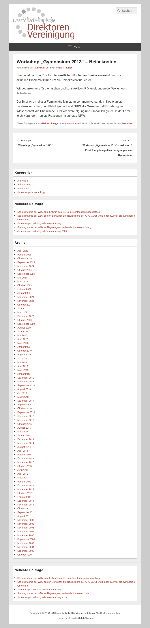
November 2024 (25, 266)
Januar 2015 (23, 435)
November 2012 (25, 489)
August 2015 (24, 427)
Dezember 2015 (25, 416)
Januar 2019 (23, 373)
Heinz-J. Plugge (64, 67)
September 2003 (26, 539)
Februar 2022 (24, 289)
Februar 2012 (24, 497)
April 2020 (22, 339)
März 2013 (23, 477)
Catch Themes (85, 618)
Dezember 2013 (25, 458)
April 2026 (22, 250)
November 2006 (25, 523)
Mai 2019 (22, 362)
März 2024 (23, 281)
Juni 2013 (22, 470)
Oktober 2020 (24, 320)
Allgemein (22, 180)
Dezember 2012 (25, 485)
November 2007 (25, 520)
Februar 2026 (24, 254)
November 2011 (25, 504)
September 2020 (26, 323)
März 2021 (23, 312)
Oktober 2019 (24, 350)
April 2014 (22, 450)
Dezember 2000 (25, 550)
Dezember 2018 (25, 377)
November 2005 (25, 527)
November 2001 (25, 547)
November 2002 (25, 543)
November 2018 (25, 381)
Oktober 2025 (24, 258)
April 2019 (22, 366)
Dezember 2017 (25, 400)
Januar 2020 (23, 346)
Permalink (126, 123)
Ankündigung (24, 184)
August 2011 (24, 516)
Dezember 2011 (25, 500)
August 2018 (24, 389)
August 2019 (24, 354)
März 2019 (23, 370)
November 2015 (25, 420)
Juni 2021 (22, 308)
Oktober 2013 (24, 466)
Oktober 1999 (24, 554)
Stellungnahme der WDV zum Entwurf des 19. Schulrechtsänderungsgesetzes (58, 211)
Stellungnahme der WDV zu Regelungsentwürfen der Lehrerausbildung (54, 227)
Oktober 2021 (24, 304)
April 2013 (22, 473)
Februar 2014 (24, 454)
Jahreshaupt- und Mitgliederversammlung (39, 223)
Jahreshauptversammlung (31, 192)
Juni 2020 (22, 331)
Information (70, 123)
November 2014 (25, 443)
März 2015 (23, 431)
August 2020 (24, 327)
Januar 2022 (23, 293)
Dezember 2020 (25, 316)
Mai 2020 (22, 335)
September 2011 (26, 512)
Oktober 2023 (24, 285)
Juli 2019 (22, 358)
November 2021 (25, 300)
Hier (19, 75)
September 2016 (26, 412)
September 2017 (26, 404)
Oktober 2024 (24, 270)
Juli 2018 (22, 393)
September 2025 (26, 262)
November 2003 (25, 535)
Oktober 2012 (24, 493)
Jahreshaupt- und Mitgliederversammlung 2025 (42, 231)
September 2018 (26, 385)
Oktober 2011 (24, 508)
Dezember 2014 (25, 439)
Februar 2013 (24, 481)
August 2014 (24, 446)
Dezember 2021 (25, 297)
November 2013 (25, 462)
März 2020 (23, 343)
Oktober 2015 (24, 423)
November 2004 (25, 531)
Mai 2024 (22, 277)
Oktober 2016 (24, 408)
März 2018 (23, 396)
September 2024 (26, 273)
